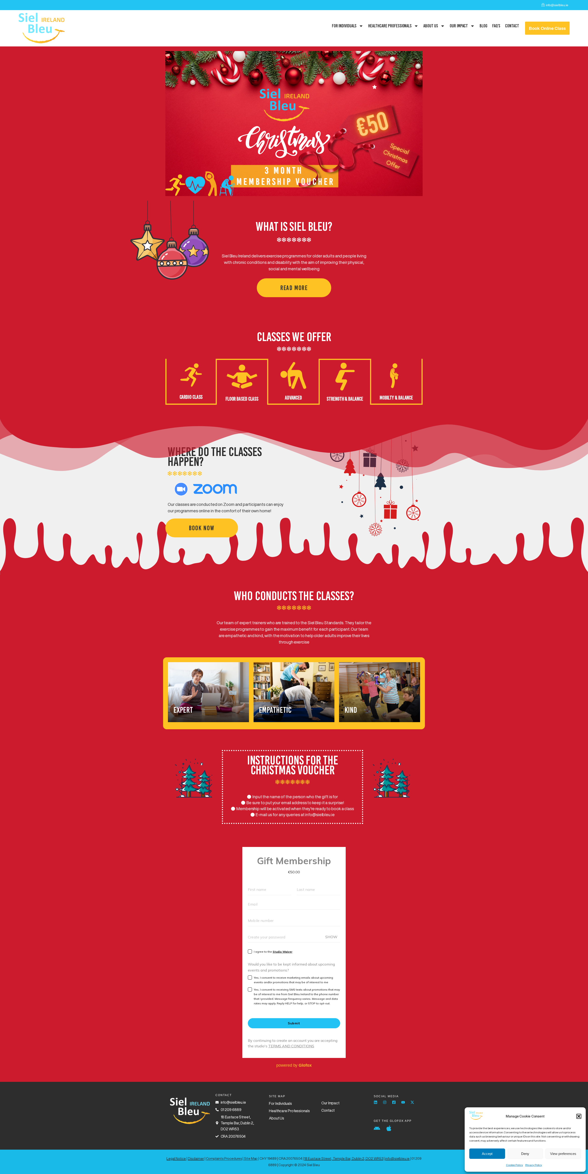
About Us (430, 25)
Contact (512, 25)
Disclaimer (196, 1158)
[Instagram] (385, 1102)
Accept (487, 1154)
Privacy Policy (533, 1164)
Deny (525, 1154)
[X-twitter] (412, 1102)
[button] (579, 1116)
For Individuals (344, 25)
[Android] (377, 1128)
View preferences (563, 1154)
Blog (483, 25)
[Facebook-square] (394, 1102)
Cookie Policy (514, 1164)
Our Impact (459, 25)
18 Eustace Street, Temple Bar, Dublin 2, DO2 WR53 (343, 1158)
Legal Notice (176, 1158)
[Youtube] (403, 1102)
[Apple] (389, 1128)
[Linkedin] (375, 1102)
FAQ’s (496, 25)
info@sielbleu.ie (397, 1158)
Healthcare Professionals (390, 25)
